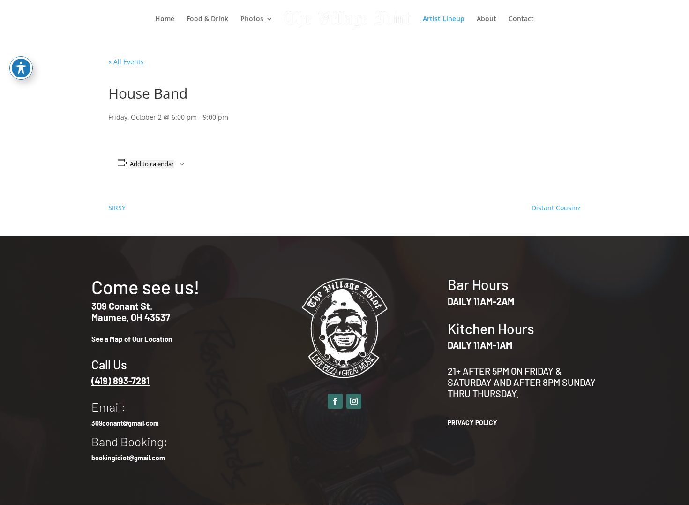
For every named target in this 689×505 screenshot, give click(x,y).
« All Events (126, 61)
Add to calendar (152, 164)
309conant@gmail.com (125, 423)
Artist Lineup (443, 19)
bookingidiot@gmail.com (128, 458)
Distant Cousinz (556, 207)
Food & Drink (207, 19)
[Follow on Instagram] (353, 401)
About (486, 19)
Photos (251, 19)
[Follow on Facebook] (335, 401)
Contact (521, 19)
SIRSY (117, 207)
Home (164, 19)
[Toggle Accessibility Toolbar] (21, 68)
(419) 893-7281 (120, 380)
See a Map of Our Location (131, 339)
